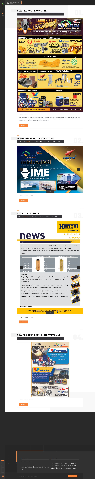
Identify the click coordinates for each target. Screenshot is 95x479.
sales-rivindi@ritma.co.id (70, 465)
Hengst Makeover (28, 213)
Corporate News (39, 14)
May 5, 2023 (20, 216)
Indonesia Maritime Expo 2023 (36, 138)
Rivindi (21, 114)
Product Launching (52, 14)
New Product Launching (32, 11)
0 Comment (26, 114)
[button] (21, 169)
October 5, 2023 (21, 141)
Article (33, 14)
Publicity (59, 14)
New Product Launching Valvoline (39, 335)
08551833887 (73, 463)
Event (45, 14)
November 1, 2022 (21, 338)
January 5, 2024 (21, 14)
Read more (23, 125)
